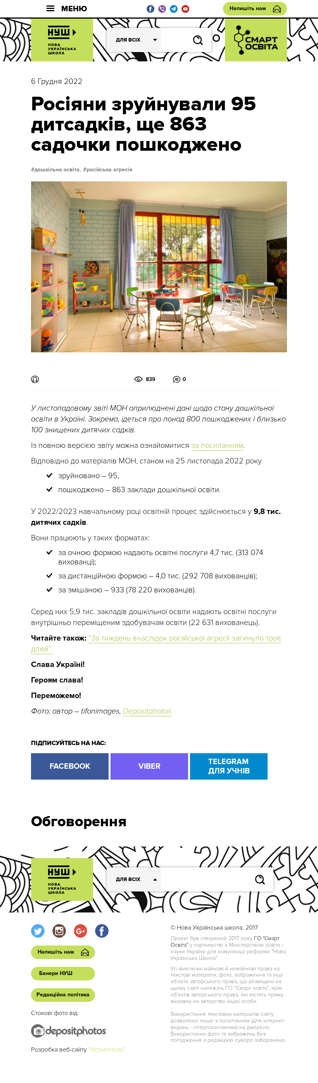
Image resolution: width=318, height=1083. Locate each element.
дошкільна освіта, (58, 170)
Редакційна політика (63, 994)
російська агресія (109, 170)
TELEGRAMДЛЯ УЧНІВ (229, 766)
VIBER (149, 766)
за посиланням (217, 445)
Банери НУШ (56, 973)
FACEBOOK (70, 766)
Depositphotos (147, 711)
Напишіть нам (248, 8)
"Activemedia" (106, 1049)
